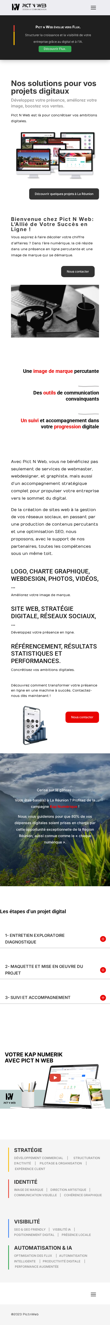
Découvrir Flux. (55, 49)
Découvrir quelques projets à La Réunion (64, 194)
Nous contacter (78, 271)
